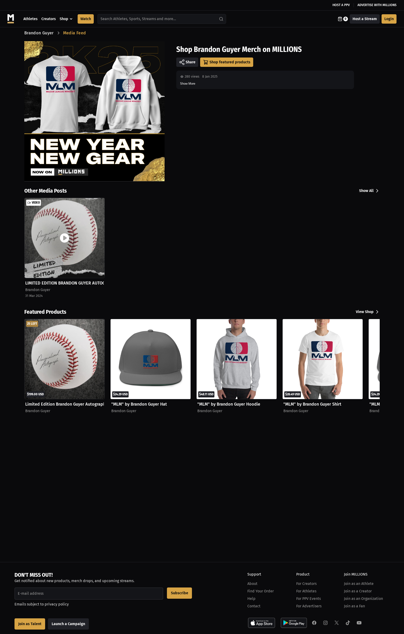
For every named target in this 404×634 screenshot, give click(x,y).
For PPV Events (308, 598)
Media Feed (74, 33)
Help (251, 598)
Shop (64, 19)
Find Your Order (260, 591)
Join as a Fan (354, 606)
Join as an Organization (363, 598)
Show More (187, 83)
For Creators (306, 583)
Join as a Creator (358, 591)
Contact (253, 606)
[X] (336, 623)
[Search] (221, 19)
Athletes (30, 19)
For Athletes (306, 591)
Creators (48, 19)
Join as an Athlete (359, 583)
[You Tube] (359, 623)
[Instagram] (325, 623)
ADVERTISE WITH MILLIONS (377, 5)
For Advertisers (308, 606)
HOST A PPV (341, 5)
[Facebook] (314, 623)
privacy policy (57, 604)
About (252, 583)
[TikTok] (348, 623)
